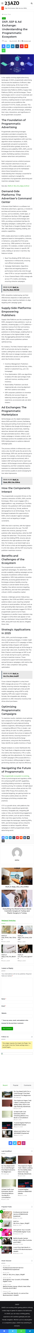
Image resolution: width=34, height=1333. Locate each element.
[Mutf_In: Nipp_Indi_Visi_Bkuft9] (9, 949)
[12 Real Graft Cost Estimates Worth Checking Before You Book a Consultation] (7, 1114)
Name (4, 999)
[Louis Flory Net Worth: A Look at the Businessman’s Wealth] (7, 1250)
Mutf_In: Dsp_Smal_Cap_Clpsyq (9, 937)
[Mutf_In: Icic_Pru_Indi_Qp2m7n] (25, 949)
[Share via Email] (28, 837)
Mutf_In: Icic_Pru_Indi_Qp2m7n (25, 956)
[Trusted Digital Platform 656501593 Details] (7, 1125)
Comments (27, 1085)
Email (4, 1006)
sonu (5, 41)
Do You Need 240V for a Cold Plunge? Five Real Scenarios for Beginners (22, 1093)
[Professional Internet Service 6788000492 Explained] (7, 1214)
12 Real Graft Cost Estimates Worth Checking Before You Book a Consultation (8, 1193)
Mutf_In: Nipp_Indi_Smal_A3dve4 (25, 937)
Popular (15, 1085)
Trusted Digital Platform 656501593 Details (25, 1191)
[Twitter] (6, 837)
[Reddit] (21, 837)
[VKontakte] (24, 837)
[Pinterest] (17, 837)
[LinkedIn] (10, 837)
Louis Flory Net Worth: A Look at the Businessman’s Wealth (22, 1249)
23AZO (17, 1304)
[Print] (3, 840)
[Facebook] (3, 837)
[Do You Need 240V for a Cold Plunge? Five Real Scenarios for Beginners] (7, 1094)
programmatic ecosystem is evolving (17, 776)
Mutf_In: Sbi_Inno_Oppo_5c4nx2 (18, 186)
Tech (9, 14)
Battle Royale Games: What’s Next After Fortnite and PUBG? (22, 1240)
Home (5, 14)
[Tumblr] (13, 837)
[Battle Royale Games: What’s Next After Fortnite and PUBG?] (7, 1240)
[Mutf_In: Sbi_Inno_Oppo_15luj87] (7, 1224)
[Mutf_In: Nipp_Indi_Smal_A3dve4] (25, 930)
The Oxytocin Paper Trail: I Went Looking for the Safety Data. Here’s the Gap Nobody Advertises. (25, 1170)
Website (4, 1013)
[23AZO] (12, 3)
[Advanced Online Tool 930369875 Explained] (7, 1133)
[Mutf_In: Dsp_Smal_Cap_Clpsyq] (9, 930)
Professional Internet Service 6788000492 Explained (20, 1214)
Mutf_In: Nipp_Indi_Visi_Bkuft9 (9, 956)
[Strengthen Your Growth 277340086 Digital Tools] (7, 1232)
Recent (5, 1085)
